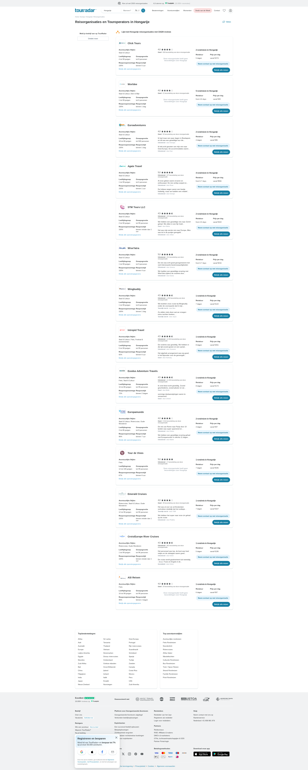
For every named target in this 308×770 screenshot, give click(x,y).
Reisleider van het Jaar (163, 715)
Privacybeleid (140, 766)
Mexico (131, 674)
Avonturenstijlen (173, 11)
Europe (80, 650)
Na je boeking (80, 733)
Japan (80, 681)
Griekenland (108, 660)
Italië (105, 678)
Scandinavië (133, 650)
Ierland (106, 674)
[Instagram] (129, 754)
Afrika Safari (167, 653)
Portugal (132, 643)
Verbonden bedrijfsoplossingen (126, 718)
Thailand (106, 646)
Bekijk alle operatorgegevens (130, 69)
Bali (79, 667)
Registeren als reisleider (163, 718)
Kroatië (106, 681)
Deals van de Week (202, 11)
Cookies (151, 766)
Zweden (132, 664)
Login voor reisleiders (162, 721)
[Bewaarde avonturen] (224, 10)
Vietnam (106, 650)
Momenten (187, 11)
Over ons (78, 715)
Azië (79, 643)
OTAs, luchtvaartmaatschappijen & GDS (169, 739)
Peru (130, 678)
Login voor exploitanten (123, 739)
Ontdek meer (93, 39)
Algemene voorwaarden (166, 766)
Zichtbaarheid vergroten (124, 733)
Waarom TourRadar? (83, 730)
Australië (81, 646)
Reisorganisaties (99, 17)
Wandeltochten (168, 657)
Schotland (132, 653)
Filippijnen (82, 674)
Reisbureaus (159, 730)
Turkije (131, 660)
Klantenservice (199, 718)
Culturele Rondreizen (171, 660)
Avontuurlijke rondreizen (172, 639)
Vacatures (84, 718)
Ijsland (105, 671)
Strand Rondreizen (170, 671)
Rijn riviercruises (135, 646)
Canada (132, 667)
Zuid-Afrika (82, 664)
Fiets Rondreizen (169, 643)
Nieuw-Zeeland (84, 685)
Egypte (80, 657)
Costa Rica (133, 671)
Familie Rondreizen (170, 674)
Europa (82, 17)
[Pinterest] (135, 754)
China (80, 671)
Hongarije (89, 17)
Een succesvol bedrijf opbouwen (127, 727)
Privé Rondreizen (169, 678)
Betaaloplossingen (121, 730)
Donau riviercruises (110, 657)
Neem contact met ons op (203, 715)
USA (130, 681)
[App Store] (202, 754)
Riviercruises (168, 650)
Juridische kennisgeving (124, 766)
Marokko (81, 660)
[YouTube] (142, 754)
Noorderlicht (167, 646)
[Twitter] (123, 754)
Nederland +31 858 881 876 (204, 721)
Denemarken (108, 653)
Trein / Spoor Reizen (171, 667)
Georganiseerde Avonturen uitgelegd (129, 715)
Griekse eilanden (109, 664)
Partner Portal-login (161, 741)
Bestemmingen (158, 11)
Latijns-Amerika (84, 653)
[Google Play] (221, 754)
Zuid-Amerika (134, 685)
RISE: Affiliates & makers (163, 733)
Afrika (80, 639)
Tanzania (106, 643)
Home (77, 17)
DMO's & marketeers (162, 736)
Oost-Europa (134, 639)
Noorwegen (107, 685)
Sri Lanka (107, 639)
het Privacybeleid (93, 762)
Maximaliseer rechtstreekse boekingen (129, 736)
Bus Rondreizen (169, 664)
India (80, 678)
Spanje (131, 657)
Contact (217, 11)
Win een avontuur (86, 727)
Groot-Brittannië (109, 667)
